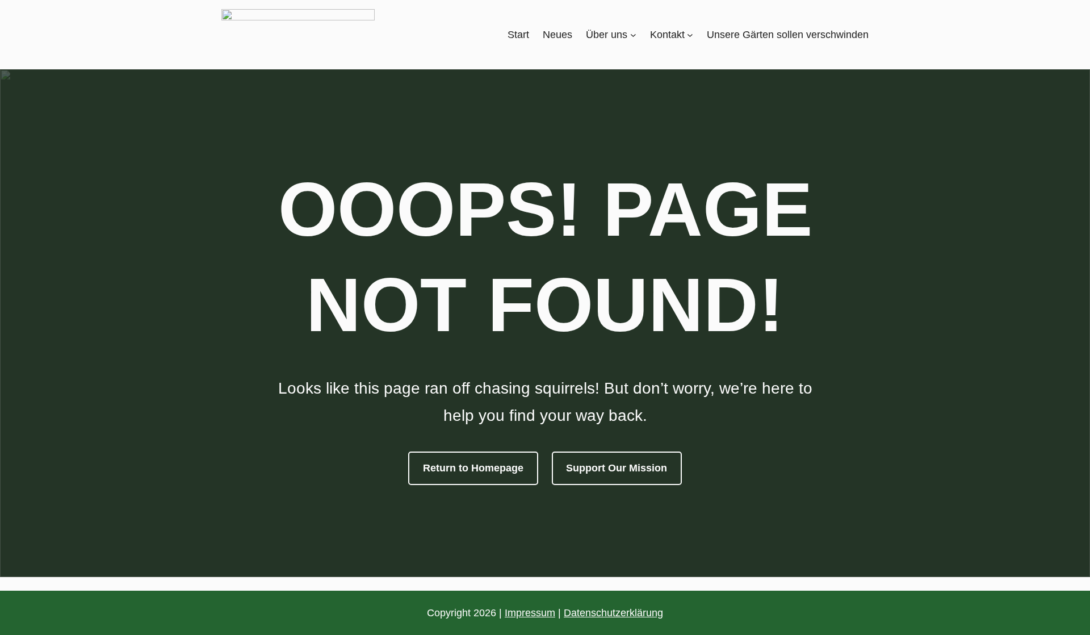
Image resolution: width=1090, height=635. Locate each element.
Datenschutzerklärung (613, 613)
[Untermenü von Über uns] (633, 35)
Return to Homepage (473, 468)
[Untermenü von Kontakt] (690, 35)
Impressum (530, 613)
